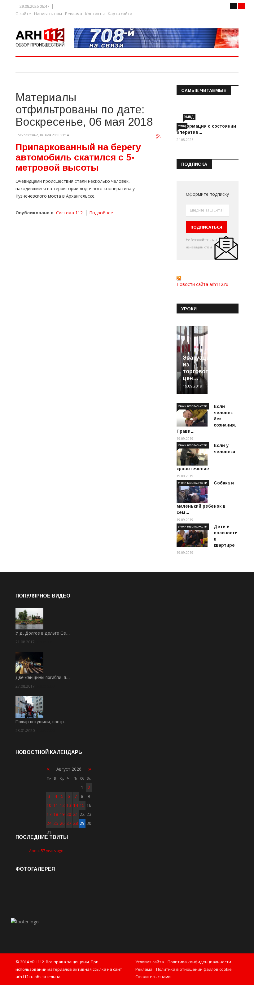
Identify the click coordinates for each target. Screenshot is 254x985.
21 (75, 814)
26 (62, 823)
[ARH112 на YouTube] (156, 38)
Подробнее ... (103, 213)
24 (48, 823)
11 (55, 805)
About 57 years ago (46, 850)
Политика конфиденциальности (199, 962)
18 (55, 814)
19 (62, 814)
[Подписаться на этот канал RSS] (158, 136)
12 (62, 805)
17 (48, 814)
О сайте (23, 14)
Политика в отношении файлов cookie (194, 969)
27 (68, 823)
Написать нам (48, 14)
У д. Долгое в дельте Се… (42, 633)
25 (55, 823)
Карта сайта (120, 14)
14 (75, 805)
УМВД (189, 117)
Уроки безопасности (192, 406)
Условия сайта (149, 962)
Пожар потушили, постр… (41, 721)
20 (68, 814)
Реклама (73, 14)
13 (68, 805)
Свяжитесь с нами (153, 976)
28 (75, 823)
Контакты (95, 14)
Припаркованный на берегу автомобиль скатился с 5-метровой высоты (78, 157)
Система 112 (69, 213)
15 (82, 805)
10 (48, 805)
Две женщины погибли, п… (42, 677)
